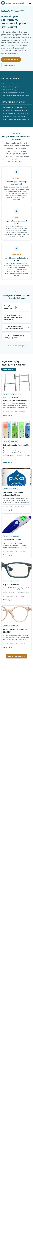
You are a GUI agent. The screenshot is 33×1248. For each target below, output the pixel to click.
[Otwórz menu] (30, 3)
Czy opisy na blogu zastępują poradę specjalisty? (14, 337)
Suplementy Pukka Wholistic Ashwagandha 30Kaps (14, 493)
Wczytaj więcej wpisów (15, 656)
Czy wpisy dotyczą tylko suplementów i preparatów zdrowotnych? (13, 317)
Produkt (7, 394)
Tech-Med (15, 536)
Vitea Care (15, 394)
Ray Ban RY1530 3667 (11, 584)
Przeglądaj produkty (10, 59)
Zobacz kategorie (9, 65)
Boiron (6, 441)
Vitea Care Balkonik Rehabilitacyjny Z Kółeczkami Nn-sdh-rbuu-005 (16, 400)
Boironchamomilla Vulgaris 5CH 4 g (16, 446)
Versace (15, 625)
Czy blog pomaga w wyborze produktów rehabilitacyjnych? (14, 327)
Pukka (14, 488)
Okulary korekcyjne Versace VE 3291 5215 (15, 630)
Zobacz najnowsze (8, 369)
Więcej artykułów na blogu (15, 346)
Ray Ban (15, 581)
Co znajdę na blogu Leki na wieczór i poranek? (13, 307)
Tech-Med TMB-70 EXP (12, 539)
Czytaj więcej (7, 415)
